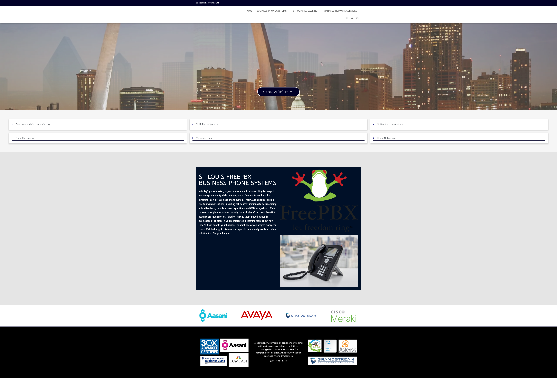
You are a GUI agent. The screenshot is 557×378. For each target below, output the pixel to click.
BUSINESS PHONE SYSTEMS (272, 10)
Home (249, 10)
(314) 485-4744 (213, 3)
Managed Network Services (341, 10)
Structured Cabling (305, 10)
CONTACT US (352, 18)
